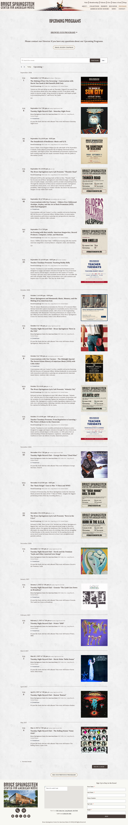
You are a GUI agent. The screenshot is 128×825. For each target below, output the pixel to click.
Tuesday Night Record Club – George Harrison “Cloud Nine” (54, 455)
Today (29, 67)
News (114, 9)
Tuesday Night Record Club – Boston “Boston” (48, 695)
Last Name (90, 792)
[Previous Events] (21, 67)
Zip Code (90, 804)
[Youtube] (24, 816)
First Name (90, 786)
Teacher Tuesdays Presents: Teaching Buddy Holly (50, 263)
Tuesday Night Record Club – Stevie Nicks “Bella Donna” (53, 659)
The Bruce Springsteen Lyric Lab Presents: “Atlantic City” (53, 389)
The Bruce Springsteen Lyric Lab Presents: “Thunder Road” (54, 172)
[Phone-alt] (17, 810)
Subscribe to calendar (99, 766)
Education (113, 6)
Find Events (95, 60)
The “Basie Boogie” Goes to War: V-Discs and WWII (50, 486)
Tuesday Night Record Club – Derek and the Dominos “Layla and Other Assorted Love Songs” (51, 553)
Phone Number (91, 798)
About (84, 6)
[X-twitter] (20, 816)
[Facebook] (12, 816)
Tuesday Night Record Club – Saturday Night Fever (50, 111)
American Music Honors (99, 9)
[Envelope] (24, 810)
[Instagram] (16, 816)
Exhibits (104, 6)
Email (89, 809)
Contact (122, 9)
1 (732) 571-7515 (67, 813)
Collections (94, 6)
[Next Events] (24, 67)
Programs (122, 6)
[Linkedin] (28, 816)
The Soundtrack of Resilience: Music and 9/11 (48, 141)
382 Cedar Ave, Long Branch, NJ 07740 (67, 810)
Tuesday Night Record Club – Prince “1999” (47, 623)
